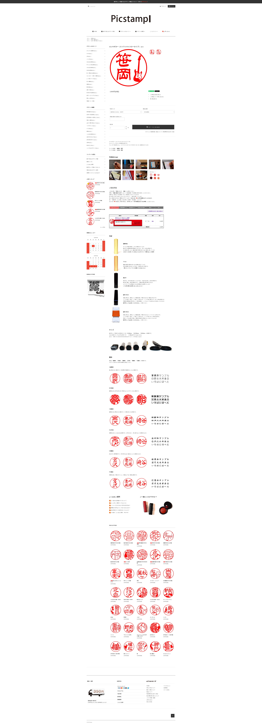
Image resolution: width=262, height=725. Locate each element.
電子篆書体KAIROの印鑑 (142, 543)
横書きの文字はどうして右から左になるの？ (120, 507)
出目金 (112, 617)
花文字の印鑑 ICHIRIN (128, 599)
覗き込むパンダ (140, 599)
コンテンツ (153, 31)
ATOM (150, 701)
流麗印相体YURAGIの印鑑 (100, 191)
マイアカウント (167, 685)
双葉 (138, 580)
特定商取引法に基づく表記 (168, 131)
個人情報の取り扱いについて (153, 695)
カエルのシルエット (167, 653)
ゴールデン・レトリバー (154, 580)
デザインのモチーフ (124, 31)
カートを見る (166, 689)
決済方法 (119, 681)
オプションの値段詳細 (150, 131)
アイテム (172, 6)
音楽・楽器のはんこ (95, 39)
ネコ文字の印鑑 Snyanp (155, 599)
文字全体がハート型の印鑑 (168, 634)
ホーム (88, 38)
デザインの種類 (140, 31)
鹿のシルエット (126, 653)
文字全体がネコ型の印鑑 (115, 653)
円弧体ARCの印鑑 (168, 561)
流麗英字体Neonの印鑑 (167, 542)
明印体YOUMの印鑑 (100, 182)
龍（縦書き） (152, 653)
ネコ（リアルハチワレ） (167, 599)
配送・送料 (90, 681)
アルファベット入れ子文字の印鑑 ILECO (142, 635)
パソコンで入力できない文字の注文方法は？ (120, 505)
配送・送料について (151, 689)
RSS (147, 701)
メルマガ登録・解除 (151, 697)
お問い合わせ (167, 31)
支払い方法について (151, 687)
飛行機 (125, 617)
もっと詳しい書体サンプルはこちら (118, 503)
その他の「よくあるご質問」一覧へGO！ (120, 512)
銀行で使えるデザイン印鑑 (108, 31)
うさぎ (138, 617)
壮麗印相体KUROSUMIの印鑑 (142, 562)
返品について (159, 131)
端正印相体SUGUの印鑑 (128, 542)
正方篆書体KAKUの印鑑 (167, 580)
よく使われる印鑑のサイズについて (118, 500)
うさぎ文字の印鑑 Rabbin (100, 218)
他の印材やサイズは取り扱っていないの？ (120, 510)
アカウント (163, 6)
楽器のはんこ (93, 38)
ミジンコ (112, 634)
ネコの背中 (128, 561)
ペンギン (164, 617)
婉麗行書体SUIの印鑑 (101, 209)
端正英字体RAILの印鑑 (115, 561)
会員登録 (165, 687)
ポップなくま (152, 617)
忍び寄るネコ (152, 634)
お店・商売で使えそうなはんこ (97, 40)
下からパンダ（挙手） (128, 634)
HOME (95, 31)
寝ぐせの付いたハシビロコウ (116, 581)
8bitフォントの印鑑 (98, 200)
